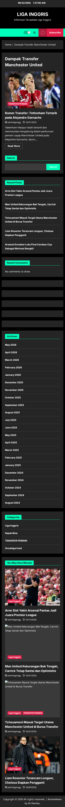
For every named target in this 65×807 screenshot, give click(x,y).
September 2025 (14, 405)
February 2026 (13, 367)
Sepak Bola (11, 533)
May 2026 (10, 344)
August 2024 (12, 502)
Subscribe (55, 32)
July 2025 (10, 420)
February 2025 (13, 457)
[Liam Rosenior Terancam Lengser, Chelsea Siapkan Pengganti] (32, 754)
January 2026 (13, 374)
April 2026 (11, 352)
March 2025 (12, 450)
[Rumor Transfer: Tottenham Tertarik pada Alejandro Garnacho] (32, 89)
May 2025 (10, 435)
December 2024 (14, 472)
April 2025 (11, 442)
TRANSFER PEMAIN (17, 103)
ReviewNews (55, 799)
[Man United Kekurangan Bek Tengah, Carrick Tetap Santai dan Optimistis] (32, 643)
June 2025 (11, 427)
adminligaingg (14, 122)
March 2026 (12, 359)
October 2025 (13, 397)
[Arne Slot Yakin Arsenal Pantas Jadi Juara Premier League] (32, 587)
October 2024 (13, 487)
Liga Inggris (11, 525)
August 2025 (12, 412)
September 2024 (14, 495)
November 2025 (14, 389)
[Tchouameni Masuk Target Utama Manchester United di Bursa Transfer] (32, 698)
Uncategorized (13, 548)
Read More (15, 146)
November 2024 (14, 480)
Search (11, 157)
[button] (34, 32)
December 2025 (14, 382)
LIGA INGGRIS (32, 14)
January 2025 (13, 465)
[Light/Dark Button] (27, 32)
